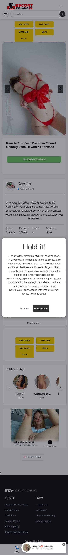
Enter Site (42, 308)
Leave (25, 308)
